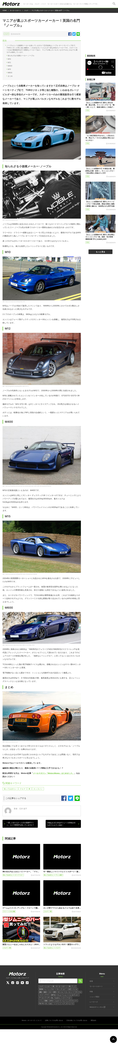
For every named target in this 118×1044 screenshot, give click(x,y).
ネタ (50, 992)
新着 (91, 981)
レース (71, 1003)
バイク (41, 995)
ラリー (5, 911)
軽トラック (72, 986)
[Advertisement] (100, 36)
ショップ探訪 (94, 997)
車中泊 (53, 995)
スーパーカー (19, 875)
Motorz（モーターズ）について (32, 1020)
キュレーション (62, 995)
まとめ (10, 76)
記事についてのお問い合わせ (54, 1020)
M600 (10, 73)
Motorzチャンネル (96, 1007)
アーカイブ (42, 998)
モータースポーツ (61, 986)
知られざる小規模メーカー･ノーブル (21, 55)
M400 (10, 66)
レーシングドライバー (70, 1001)
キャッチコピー (61, 989)
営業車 (41, 989)
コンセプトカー (74, 995)
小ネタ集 (12, 911)
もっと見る (100, 252)
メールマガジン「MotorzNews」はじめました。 (53, 773)
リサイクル (77, 992)
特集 (87, 110)
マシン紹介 (59, 875)
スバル (75, 989)
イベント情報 (43, 1001)
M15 (9, 69)
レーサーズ (94, 1002)
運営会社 (93, 1020)
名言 (69, 989)
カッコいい (38, 789)
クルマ (6, 34)
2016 (51, 1001)
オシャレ (60, 992)
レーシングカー (50, 989)
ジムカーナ (58, 1001)
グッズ (65, 1003)
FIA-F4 (41, 1003)
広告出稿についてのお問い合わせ (76, 1020)
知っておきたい (10, 789)
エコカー (48, 986)
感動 (40, 992)
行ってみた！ (50, 1003)
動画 (45, 992)
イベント (58, 1003)
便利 (54, 992)
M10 (9, 59)
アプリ (47, 995)
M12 (9, 62)
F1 (48, 998)
